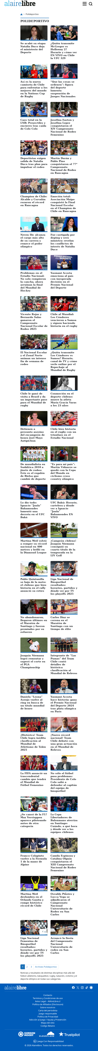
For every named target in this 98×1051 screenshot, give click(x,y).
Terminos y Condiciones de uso (48, 998)
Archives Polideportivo (46, 966)
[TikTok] (86, 987)
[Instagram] (82, 987)
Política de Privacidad (48, 1016)
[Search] (90, 4)
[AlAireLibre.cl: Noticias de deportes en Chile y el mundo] (15, 987)
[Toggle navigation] (85, 3)
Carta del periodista (47, 1010)
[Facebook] (73, 987)
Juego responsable (48, 1013)
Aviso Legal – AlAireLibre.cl (47, 1001)
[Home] (20, 4)
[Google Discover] (91, 987)
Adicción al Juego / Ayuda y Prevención (47, 1019)
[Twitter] (78, 987)
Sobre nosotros (47, 1007)
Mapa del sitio (47, 1022)
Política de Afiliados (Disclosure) (47, 1004)
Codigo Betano (48, 1025)
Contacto (47, 995)
